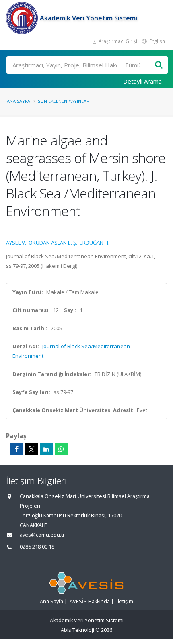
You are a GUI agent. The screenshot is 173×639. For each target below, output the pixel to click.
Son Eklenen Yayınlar (63, 101)
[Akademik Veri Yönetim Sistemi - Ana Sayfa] (23, 18)
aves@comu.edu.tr (42, 534)
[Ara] (159, 65)
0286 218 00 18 (37, 546)
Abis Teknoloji (77, 630)
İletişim (124, 601)
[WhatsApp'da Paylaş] (61, 449)
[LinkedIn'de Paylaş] (46, 449)
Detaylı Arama (142, 81)
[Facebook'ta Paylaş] (16, 449)
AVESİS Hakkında (90, 601)
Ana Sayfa (18, 101)
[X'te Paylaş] (31, 449)
